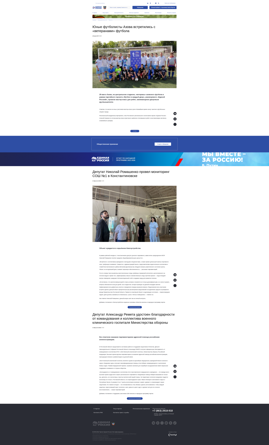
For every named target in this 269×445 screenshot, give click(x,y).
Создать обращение (162, 144)
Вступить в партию (171, 12)
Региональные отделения (141, 408)
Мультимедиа (158, 12)
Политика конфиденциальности (100, 437)
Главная (94, 20)
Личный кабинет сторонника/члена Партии (163, 7)
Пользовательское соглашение (100, 435)
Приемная (147, 12)
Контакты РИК (98, 412)
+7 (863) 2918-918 (162, 410)
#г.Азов (134, 131)
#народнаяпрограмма (134, 307)
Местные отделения (134, 12)
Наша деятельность (118, 12)
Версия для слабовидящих (169, 3)
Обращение (140, 7)
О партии (94, 12)
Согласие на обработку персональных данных (104, 440)
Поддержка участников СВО (134, 16)
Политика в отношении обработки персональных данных (107, 438)
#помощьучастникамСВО (135, 398)
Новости (111, 20)
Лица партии (105, 12)
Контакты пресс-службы (121, 412)
